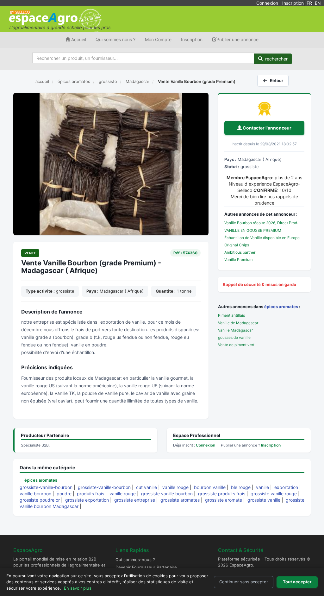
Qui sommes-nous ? (135, 559)
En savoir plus (77, 588)
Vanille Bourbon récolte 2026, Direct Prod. (261, 222)
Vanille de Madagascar (238, 322)
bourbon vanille (210, 487)
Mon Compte (158, 39)
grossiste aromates (180, 500)
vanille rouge (175, 487)
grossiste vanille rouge (274, 493)
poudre (64, 493)
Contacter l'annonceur (266, 127)
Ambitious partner (239, 252)
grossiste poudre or (40, 500)
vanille (262, 487)
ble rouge (241, 487)
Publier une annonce (237, 39)
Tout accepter (297, 581)
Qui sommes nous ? (115, 39)
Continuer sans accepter (243, 581)
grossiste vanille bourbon (167, 493)
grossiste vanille (263, 500)
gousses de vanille (234, 337)
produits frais (90, 493)
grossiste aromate (223, 500)
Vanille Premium (238, 259)
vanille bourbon (35, 493)
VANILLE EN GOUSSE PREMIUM (252, 230)
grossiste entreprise (134, 500)
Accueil (78, 39)
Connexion (267, 3)
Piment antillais (231, 315)
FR (309, 3)
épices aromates (281, 306)
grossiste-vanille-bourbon (46, 487)
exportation (286, 487)
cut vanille (146, 487)
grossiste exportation (87, 500)
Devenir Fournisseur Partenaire (146, 567)
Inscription (293, 3)
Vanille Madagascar (235, 330)
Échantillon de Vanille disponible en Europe (262, 237)
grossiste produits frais (221, 493)
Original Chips (236, 245)
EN (318, 3)
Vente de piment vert (236, 344)
